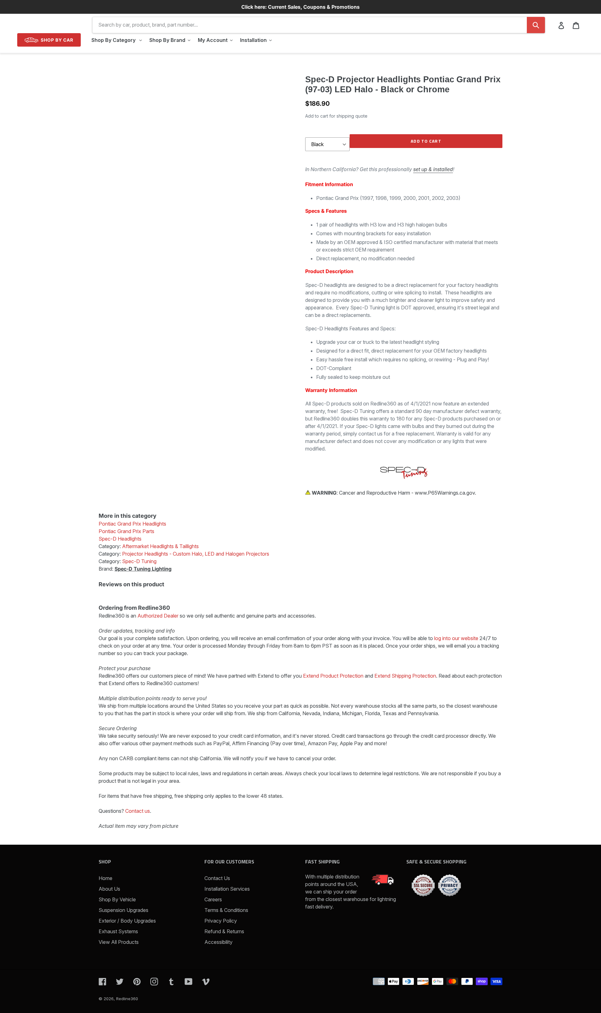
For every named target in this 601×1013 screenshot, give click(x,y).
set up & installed (433, 169)
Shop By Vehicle (117, 899)
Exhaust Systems (118, 931)
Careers (213, 899)
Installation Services (227, 889)
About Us (109, 889)
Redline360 (127, 998)
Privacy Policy (220, 921)
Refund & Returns (224, 931)
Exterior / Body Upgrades (127, 921)
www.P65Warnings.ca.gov (445, 493)
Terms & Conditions (226, 910)
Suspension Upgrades (123, 910)
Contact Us (217, 878)
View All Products (119, 942)
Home (105, 878)
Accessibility (218, 942)
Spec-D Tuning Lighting (143, 569)
